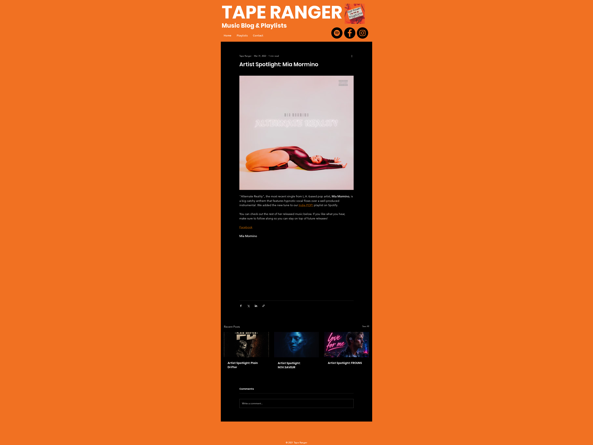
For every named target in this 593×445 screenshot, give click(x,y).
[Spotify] (337, 33)
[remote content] (266, 268)
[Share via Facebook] (240, 305)
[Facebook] (349, 33)
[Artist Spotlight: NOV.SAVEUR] (296, 344)
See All (365, 326)
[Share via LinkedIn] (255, 305)
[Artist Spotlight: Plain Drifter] (246, 344)
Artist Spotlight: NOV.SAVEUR (289, 365)
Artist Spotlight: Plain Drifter (243, 365)
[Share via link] (263, 305)
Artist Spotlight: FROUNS (345, 363)
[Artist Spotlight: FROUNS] (346, 344)
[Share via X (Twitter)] (248, 305)
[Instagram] (362, 33)
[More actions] (352, 56)
